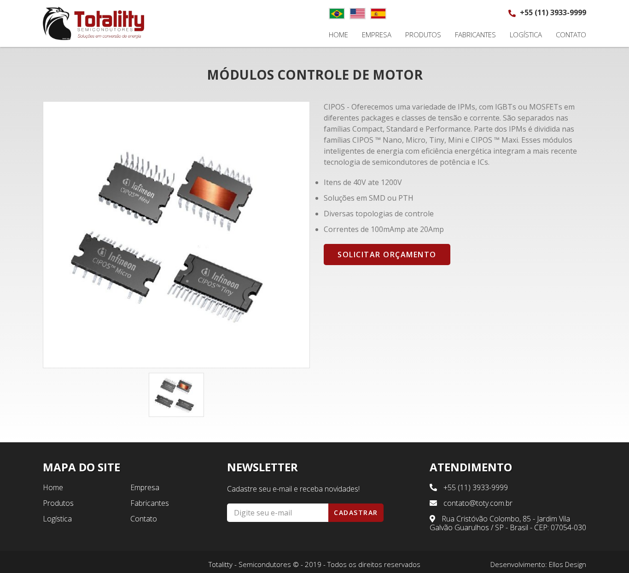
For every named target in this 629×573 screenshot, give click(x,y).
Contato (571, 34)
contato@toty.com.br (477, 503)
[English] (357, 13)
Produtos (423, 34)
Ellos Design (567, 564)
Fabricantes (475, 34)
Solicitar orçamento (387, 254)
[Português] (337, 13)
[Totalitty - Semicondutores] (93, 23)
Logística (526, 34)
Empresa (376, 34)
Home (338, 34)
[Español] (378, 13)
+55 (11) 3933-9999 (552, 12)
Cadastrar (356, 512)
